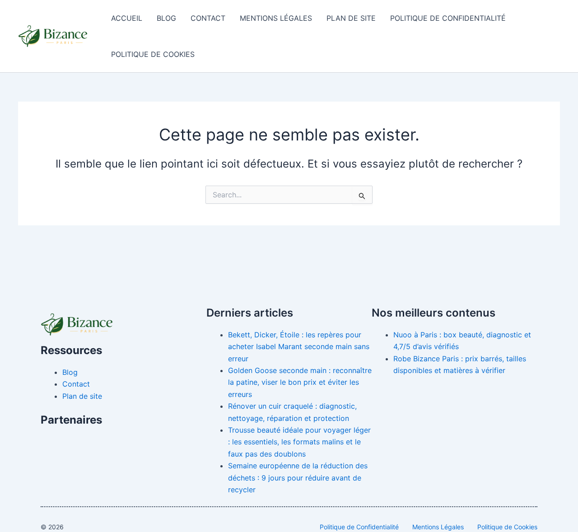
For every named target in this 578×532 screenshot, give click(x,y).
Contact (208, 18)
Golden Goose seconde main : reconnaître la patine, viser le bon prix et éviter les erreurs (300, 382)
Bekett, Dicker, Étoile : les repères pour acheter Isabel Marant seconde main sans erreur (298, 346)
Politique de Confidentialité (448, 18)
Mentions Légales (276, 18)
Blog (166, 18)
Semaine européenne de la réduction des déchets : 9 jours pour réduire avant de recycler (298, 477)
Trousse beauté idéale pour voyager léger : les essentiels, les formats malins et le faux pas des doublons (299, 441)
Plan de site (351, 18)
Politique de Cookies (153, 54)
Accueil (126, 18)
